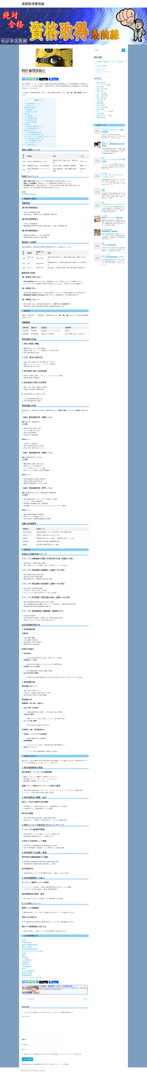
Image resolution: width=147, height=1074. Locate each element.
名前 (24, 1039)
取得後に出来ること (29, 130)
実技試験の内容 (31, 120)
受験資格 (29, 109)
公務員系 (99, 109)
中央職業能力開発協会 (29, 194)
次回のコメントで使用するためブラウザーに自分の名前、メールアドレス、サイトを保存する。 (53, 1054)
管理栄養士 (25, 958)
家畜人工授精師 (27, 947)
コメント (25, 1016)
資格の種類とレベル (32, 103)
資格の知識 (99, 82)
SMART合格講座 (101, 66)
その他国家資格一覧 (29, 145)
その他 (23, 74)
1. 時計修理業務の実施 (33, 132)
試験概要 (29, 116)
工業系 (98, 101)
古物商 (24, 940)
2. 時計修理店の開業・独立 (34, 134)
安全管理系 (99, 99)
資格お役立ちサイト (102, 115)
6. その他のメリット (32, 143)
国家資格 (28, 74)
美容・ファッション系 (103, 111)
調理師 (24, 953)
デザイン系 (99, 93)
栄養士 (24, 955)
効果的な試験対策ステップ (34, 126)
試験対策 (26, 124)
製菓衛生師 (25, 962)
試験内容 (26, 114)
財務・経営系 (100, 89)
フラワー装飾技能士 (28, 971)
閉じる (40, 100)
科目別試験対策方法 (32, 128)
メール (25, 1044)
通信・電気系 (100, 97)
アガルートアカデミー (103, 72)
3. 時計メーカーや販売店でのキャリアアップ (40, 136)
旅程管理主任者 (27, 973)
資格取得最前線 (33, 4)
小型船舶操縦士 (27, 966)
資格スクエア (100, 70)
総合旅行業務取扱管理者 (30, 944)
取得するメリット (31, 105)
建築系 (98, 103)
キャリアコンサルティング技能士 (32, 951)
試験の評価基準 (31, 122)
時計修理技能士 (27, 942)
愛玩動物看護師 (27, 975)
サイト (24, 1049)
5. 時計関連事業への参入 (33, 140)
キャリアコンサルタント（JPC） (32, 977)
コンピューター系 (101, 85)
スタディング (100, 68)
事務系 (98, 91)
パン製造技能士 (27, 960)
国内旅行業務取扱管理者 (30, 949)
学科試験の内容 (31, 118)
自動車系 (99, 105)
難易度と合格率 (31, 112)
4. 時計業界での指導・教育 (34, 138)
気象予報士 (25, 964)
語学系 (98, 87)
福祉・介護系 (100, 95)
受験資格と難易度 (29, 107)
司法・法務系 (100, 107)
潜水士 (24, 968)
